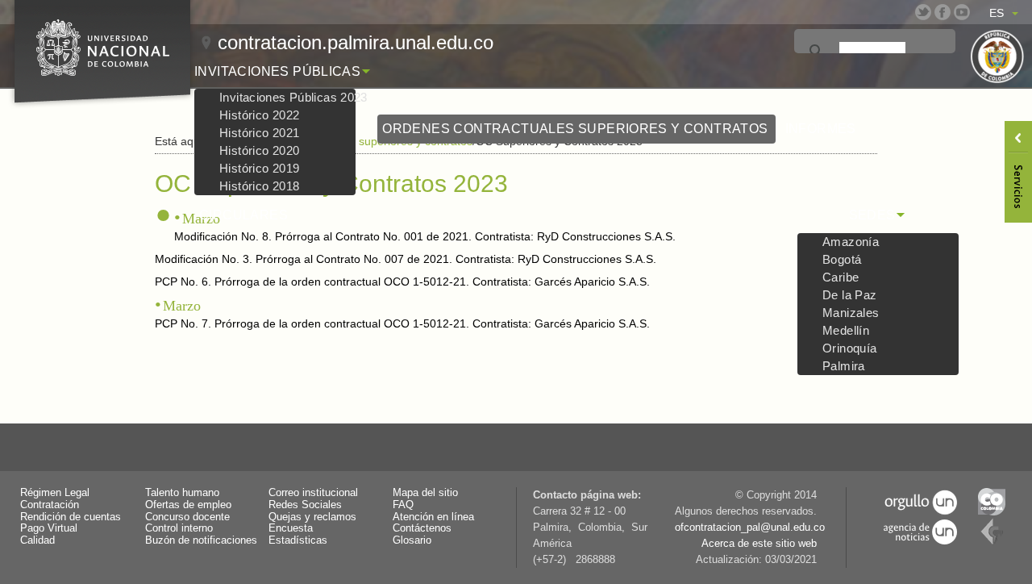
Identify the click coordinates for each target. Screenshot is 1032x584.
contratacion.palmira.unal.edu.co (355, 42)
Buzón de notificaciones (201, 540)
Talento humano (182, 492)
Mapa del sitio (425, 492)
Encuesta (290, 528)
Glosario (412, 540)
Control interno (179, 528)
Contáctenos (422, 528)
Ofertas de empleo (188, 505)
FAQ (403, 505)
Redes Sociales (305, 505)
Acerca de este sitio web (759, 543)
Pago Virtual (48, 528)
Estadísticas (297, 540)
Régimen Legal (54, 492)
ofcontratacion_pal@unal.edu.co (750, 527)
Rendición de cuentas (70, 517)
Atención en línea (433, 517)
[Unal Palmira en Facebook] (942, 12)
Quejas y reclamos (312, 517)
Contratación (49, 505)
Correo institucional (313, 492)
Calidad (37, 540)
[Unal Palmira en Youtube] (962, 12)
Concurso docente (187, 517)
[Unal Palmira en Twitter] (923, 12)
